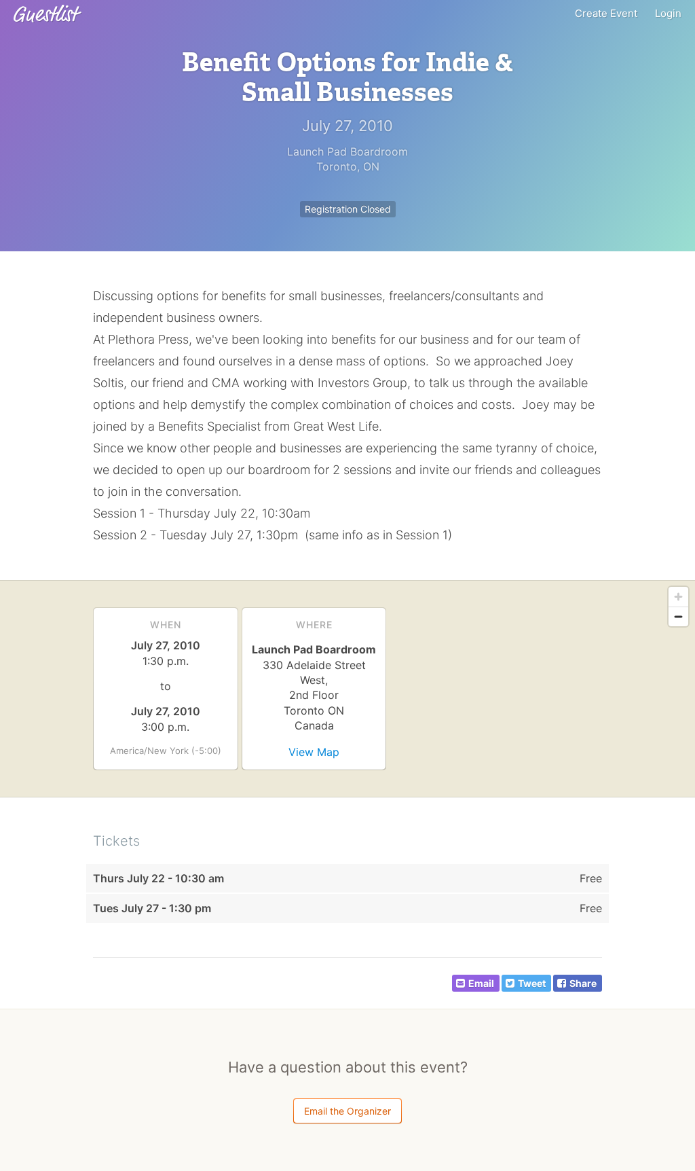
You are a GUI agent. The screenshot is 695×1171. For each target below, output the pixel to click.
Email (481, 983)
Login (668, 13)
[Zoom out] (678, 616)
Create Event (606, 13)
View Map (313, 752)
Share (583, 983)
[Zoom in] (678, 597)
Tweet (532, 983)
